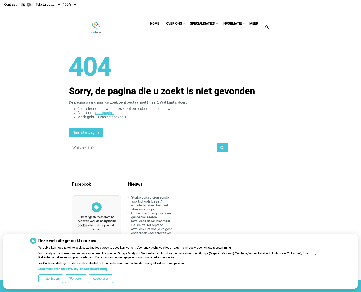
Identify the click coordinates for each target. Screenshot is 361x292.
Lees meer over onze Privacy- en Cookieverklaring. (73, 269)
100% (67, 4)
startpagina (104, 113)
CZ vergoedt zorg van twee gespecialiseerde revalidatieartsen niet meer (151, 217)
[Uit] (30, 4)
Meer (253, 23)
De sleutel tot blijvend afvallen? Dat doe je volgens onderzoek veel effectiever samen (152, 231)
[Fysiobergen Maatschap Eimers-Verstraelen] (95, 27)
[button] (222, 147)
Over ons (174, 23)
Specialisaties (202, 23)
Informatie (232, 23)
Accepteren (101, 278)
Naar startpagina (85, 132)
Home (154, 23)
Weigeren (76, 278)
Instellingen (51, 278)
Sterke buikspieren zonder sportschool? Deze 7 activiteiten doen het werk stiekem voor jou (150, 203)
